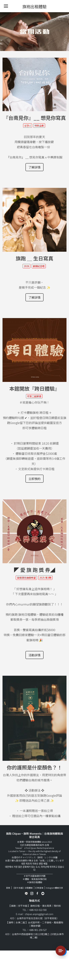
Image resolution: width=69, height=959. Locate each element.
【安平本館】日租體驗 (23, 887)
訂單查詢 (39, 887)
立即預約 (34, 478)
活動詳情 (34, 655)
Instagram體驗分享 (54, 887)
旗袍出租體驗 (34, 6)
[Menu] (6, 6)
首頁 (8, 887)
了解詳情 (34, 167)
